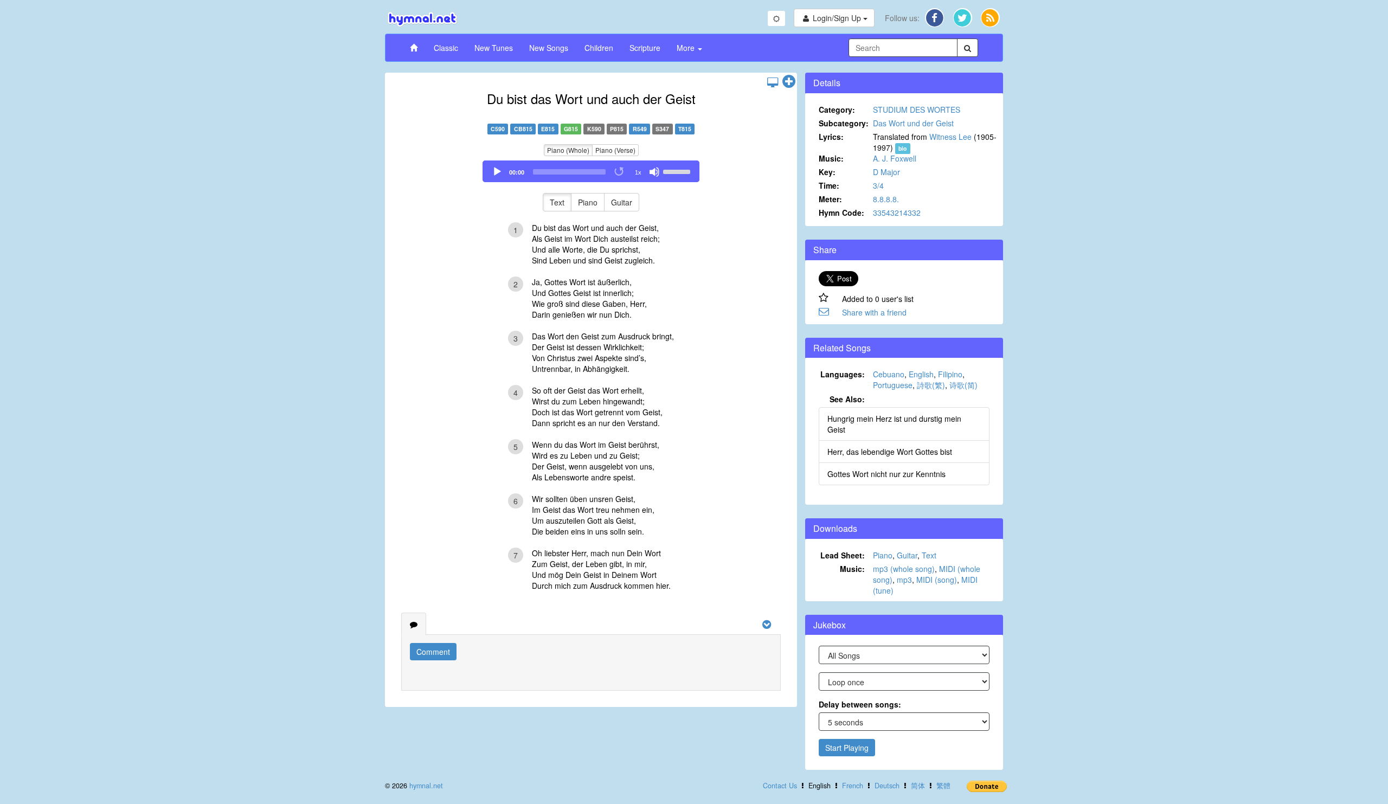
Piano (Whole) (568, 150)
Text (557, 202)
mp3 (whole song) (904, 568)
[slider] (678, 171)
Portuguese (893, 385)
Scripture (644, 47)
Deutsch (887, 785)
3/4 (878, 185)
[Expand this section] (788, 81)
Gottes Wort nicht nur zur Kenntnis (886, 473)
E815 (548, 129)
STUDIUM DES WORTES (916, 109)
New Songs (548, 47)
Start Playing (847, 747)
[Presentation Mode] (772, 81)
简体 (918, 785)
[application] (591, 171)
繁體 (943, 785)
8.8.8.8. (886, 199)
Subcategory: (844, 123)
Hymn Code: (841, 212)
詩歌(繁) (931, 385)
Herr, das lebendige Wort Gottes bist (889, 451)
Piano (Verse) (615, 150)
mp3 (904, 579)
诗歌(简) (963, 385)
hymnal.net (426, 785)
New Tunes (493, 47)
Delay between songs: (860, 704)
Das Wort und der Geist (913, 123)
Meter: (830, 199)
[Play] (497, 171)
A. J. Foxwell (894, 158)
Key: (827, 171)
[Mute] (654, 171)
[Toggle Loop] (619, 171)
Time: (829, 185)
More (687, 47)
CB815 (523, 129)
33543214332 (897, 212)
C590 (498, 129)
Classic (446, 47)
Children (598, 47)
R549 (640, 129)
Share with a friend (874, 312)
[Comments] (413, 624)
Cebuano (888, 374)
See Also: (847, 399)
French (852, 785)
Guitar (621, 202)
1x (638, 172)
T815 (684, 129)
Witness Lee (950, 136)
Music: (831, 158)
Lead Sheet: (842, 555)
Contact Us (780, 785)
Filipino (950, 374)
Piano (587, 202)
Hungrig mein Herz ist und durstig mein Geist (894, 424)
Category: (837, 109)
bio (902, 148)
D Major (886, 171)
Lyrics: (831, 136)
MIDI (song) (936, 579)
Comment (433, 651)
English (921, 374)
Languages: (842, 374)
